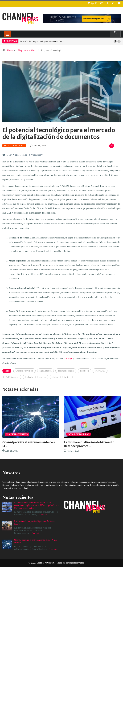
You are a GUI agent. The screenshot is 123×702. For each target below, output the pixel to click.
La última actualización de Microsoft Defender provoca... (89, 444)
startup (55, 377)
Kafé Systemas (12, 377)
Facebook (84, 371)
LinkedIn (29, 377)
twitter (67, 377)
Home (9, 50)
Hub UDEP (100, 371)
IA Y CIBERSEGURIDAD (17, 434)
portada (42, 377)
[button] (115, 41)
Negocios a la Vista (26, 50)
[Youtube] (119, 3)
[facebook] (107, 3)
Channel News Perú (24, 371)
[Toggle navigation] (7, 34)
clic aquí (68, 358)
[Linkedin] (113, 3)
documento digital (66, 371)
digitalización (45, 371)
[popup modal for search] (115, 34)
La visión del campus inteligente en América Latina (42, 41)
